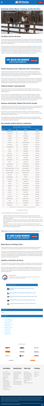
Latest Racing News (8, 319)
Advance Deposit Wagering (6, 378)
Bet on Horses (5, 376)
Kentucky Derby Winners (17, 382)
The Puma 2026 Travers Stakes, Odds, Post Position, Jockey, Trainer (22, 299)
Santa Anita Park (15, 88)
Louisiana (35, 106)
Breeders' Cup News (8, 327)
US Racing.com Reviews (37, 375)
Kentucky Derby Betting (17, 373)
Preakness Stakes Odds (28, 378)
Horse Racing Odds (6, 374)
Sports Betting (8, 332)
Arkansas (24, 106)
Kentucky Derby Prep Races (17, 379)
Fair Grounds (29, 106)
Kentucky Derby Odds (5, 51)
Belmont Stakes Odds (27, 373)
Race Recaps (7, 330)
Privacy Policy (18, 403)
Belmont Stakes (26, 372)
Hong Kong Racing (6, 381)
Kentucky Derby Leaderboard (16, 377)
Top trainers (32, 40)
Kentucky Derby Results (17, 384)
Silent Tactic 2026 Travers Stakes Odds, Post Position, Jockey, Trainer (22, 292)
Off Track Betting (6, 372)
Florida (4, 71)
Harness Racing (5, 380)
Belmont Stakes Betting (28, 374)
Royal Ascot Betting (6, 385)
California (37, 219)
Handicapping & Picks (9, 324)
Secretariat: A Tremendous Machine (6, 389)
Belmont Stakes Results (28, 376)
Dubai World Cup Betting (7, 386)
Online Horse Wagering (7, 373)
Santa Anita (11, 50)
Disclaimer (28, 403)
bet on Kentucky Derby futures (34, 51)
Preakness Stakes (27, 377)
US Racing (7, 403)
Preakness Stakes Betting (27, 381)
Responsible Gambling (34, 403)
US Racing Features (8, 320)
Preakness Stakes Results (28, 382)
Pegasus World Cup (6, 382)
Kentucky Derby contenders (36, 46)
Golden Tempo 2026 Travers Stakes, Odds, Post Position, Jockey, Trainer (23, 296)
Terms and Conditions (23, 403)
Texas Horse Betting (6, 384)
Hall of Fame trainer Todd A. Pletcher (20, 71)
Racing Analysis (8, 322)
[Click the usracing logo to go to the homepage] (22, 2)
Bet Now (40, 2)
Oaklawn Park (18, 106)
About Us (35, 373)
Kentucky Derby (10, 39)
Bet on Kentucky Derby (17, 381)
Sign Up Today (36, 372)
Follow (3, 312)
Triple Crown (30, 53)
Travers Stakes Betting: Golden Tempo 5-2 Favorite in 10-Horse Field (22, 303)
